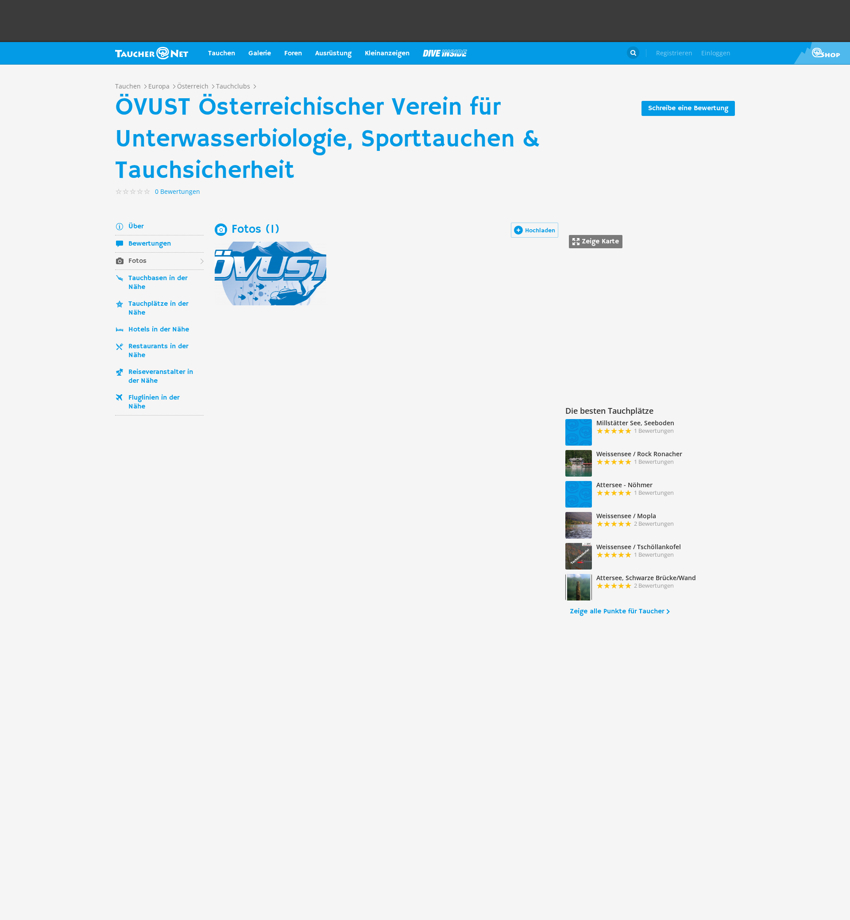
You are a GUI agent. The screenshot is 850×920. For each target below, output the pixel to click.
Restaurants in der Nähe (158, 351)
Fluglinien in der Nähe (153, 402)
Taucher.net (151, 53)
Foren (293, 53)
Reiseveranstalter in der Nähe (160, 376)
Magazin (445, 53)
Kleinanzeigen (387, 53)
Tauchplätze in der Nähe (158, 308)
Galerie (259, 53)
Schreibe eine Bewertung (688, 108)
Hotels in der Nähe (158, 329)
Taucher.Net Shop (822, 53)
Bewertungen (149, 243)
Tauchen (221, 53)
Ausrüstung (333, 53)
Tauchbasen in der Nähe (157, 283)
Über (135, 226)
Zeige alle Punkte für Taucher (617, 611)
